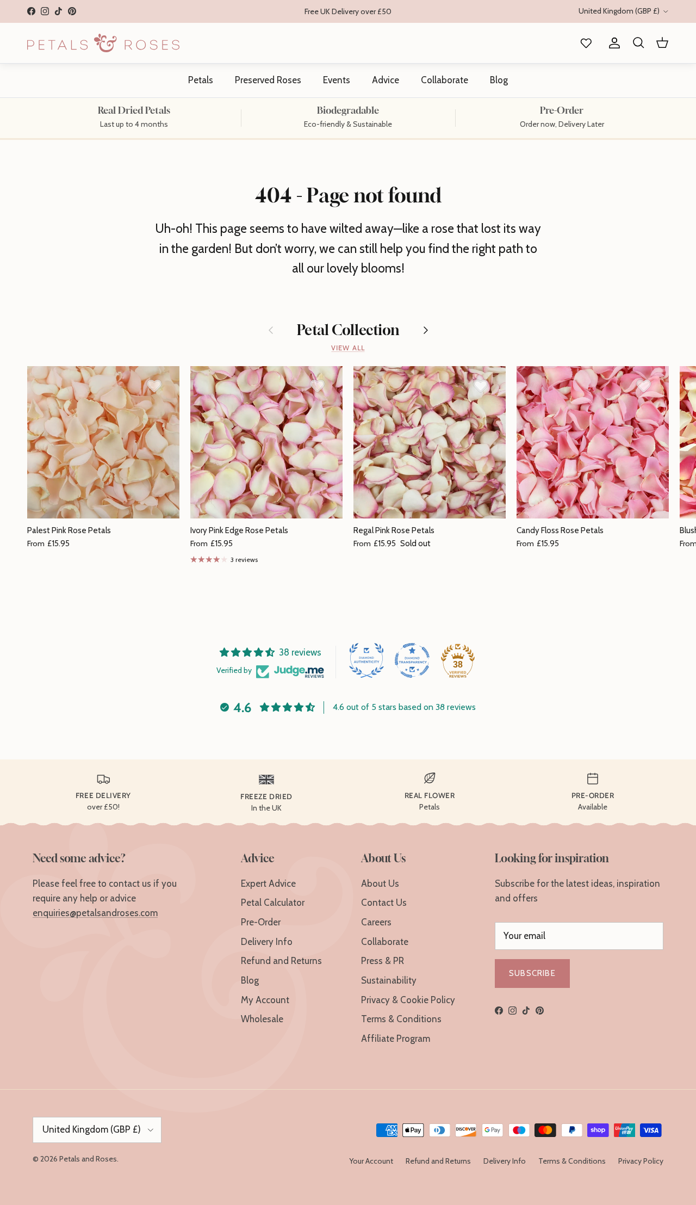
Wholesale (262, 1019)
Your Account (371, 1161)
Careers (376, 922)
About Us (380, 883)
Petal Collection (348, 330)
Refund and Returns (281, 960)
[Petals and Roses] (103, 43)
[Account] (612, 43)
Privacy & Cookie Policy (408, 999)
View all (347, 348)
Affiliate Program (395, 1038)
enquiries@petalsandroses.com (95, 912)
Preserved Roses (268, 80)
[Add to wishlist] (154, 385)
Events (336, 80)
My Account (265, 999)
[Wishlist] (584, 43)
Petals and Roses (88, 1159)
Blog (499, 80)
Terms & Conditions (401, 1019)
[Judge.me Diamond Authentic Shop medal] (366, 660)
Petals (200, 80)
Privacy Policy (640, 1161)
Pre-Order (261, 922)
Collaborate (444, 80)
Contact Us (384, 902)
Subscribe (532, 973)
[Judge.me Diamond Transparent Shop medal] (412, 660)
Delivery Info (267, 941)
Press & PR (382, 960)
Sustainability (389, 980)
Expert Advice (268, 883)
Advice (385, 80)
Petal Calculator (272, 902)
